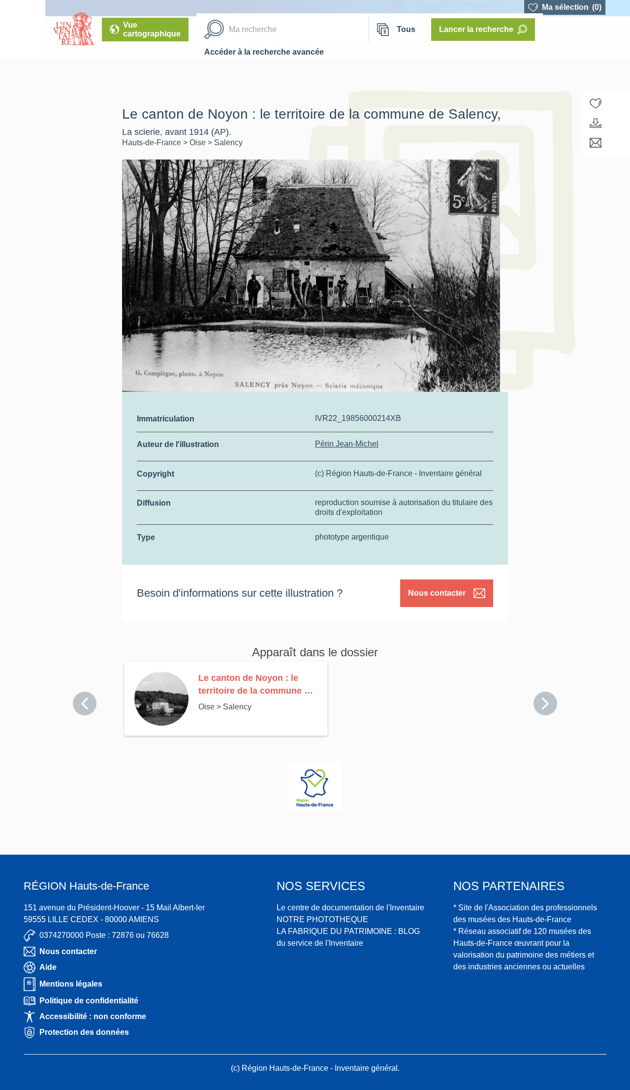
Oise (198, 142)
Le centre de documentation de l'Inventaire (350, 907)
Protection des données (84, 1032)
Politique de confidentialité (88, 1000)
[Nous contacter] (595, 143)
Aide (48, 967)
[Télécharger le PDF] (595, 123)
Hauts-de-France (152, 142)
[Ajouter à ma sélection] (595, 103)
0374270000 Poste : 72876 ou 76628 (104, 935)
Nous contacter (437, 593)
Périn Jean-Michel (346, 444)
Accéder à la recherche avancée (264, 52)
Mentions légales (70, 984)
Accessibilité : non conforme (92, 1016)
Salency (228, 142)
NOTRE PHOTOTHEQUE (322, 919)
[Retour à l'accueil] (22, 29)
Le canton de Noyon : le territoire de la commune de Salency (256, 685)
